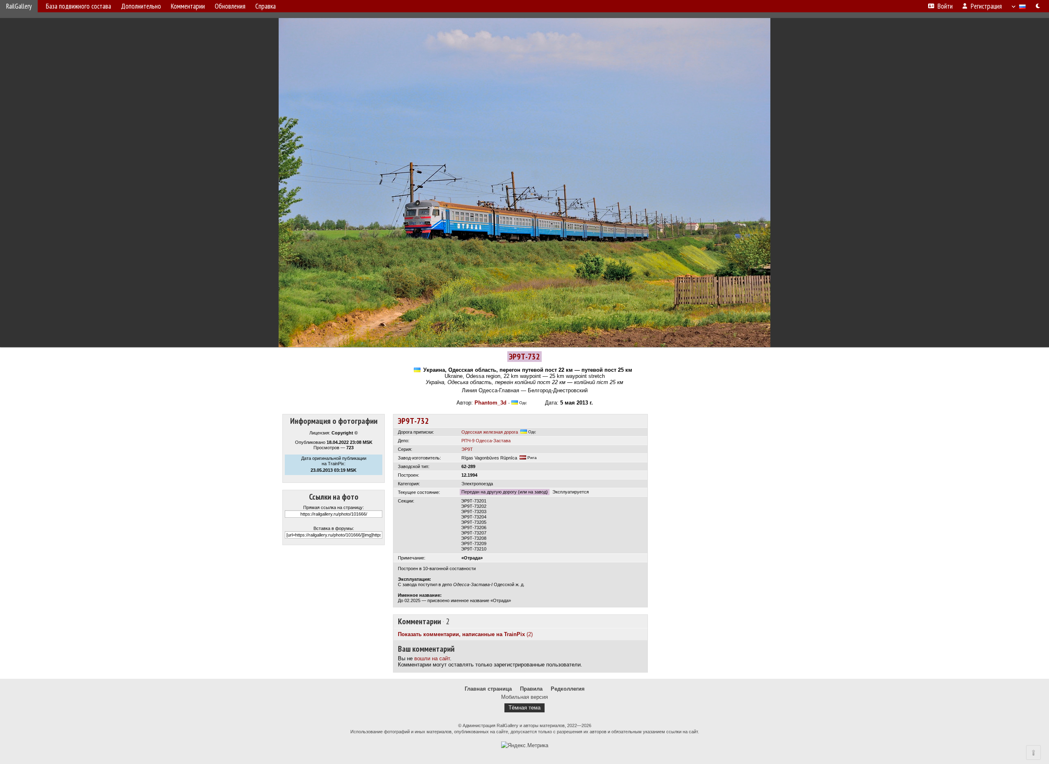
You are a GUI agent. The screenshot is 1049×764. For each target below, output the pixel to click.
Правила (531, 689)
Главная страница (488, 689)
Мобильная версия (524, 697)
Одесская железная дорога (489, 432)
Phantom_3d (490, 403)
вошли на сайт (432, 658)
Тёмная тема (524, 708)
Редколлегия (568, 689)
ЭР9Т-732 (413, 421)
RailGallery (19, 6)
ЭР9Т (467, 449)
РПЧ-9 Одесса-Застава (486, 440)
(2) (465, 634)
